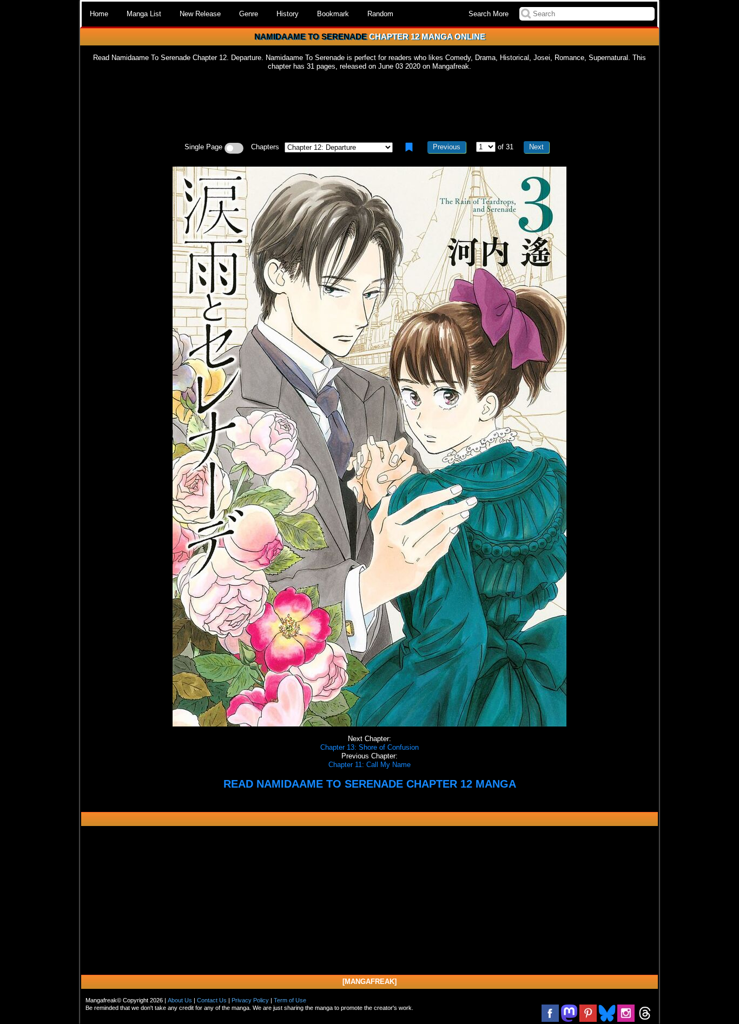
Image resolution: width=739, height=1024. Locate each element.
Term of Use (290, 1000)
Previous (446, 147)
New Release (200, 14)
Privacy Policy (250, 1000)
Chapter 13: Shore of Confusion (369, 747)
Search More (489, 14)
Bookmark (333, 14)
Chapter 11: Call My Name (369, 765)
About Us (180, 1000)
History (287, 14)
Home (99, 14)
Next (536, 147)
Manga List (144, 14)
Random (380, 14)
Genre (248, 14)
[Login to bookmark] (409, 147)
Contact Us (212, 1000)
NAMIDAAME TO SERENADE (310, 36)
